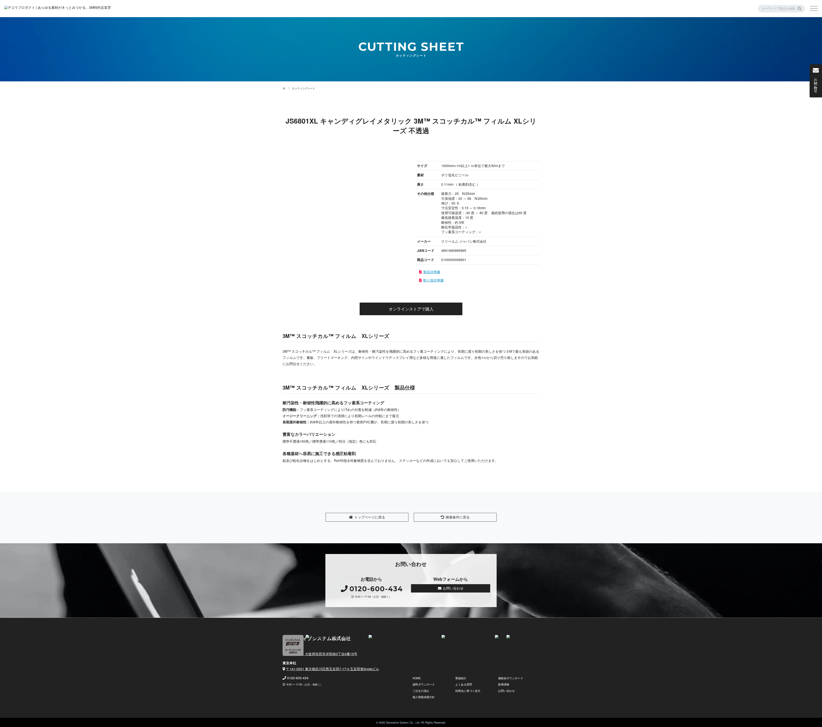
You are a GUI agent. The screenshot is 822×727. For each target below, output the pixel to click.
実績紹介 (460, 678)
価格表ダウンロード (510, 678)
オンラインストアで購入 (411, 309)
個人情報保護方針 (423, 697)
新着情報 (503, 684)
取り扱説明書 (433, 280)
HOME (416, 678)
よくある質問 (463, 684)
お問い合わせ (453, 588)
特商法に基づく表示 (467, 691)
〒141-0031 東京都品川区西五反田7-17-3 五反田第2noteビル (332, 668)
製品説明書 (431, 271)
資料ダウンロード (423, 684)
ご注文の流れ (420, 691)
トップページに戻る (369, 517)
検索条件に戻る (458, 517)
